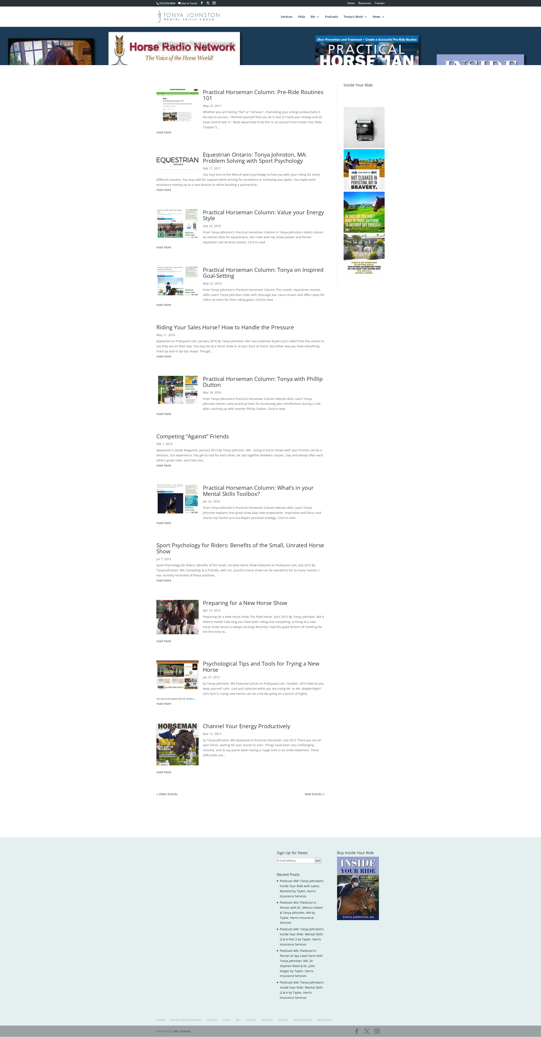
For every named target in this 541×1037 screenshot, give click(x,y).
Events (283, 1020)
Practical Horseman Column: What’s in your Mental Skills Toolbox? (258, 491)
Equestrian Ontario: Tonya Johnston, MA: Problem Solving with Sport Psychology (255, 157)
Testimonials (302, 1020)
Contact (380, 3)
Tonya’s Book (353, 17)
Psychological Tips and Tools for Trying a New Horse (261, 666)
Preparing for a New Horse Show (245, 603)
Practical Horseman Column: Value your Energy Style (263, 215)
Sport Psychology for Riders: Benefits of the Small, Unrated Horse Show (240, 548)
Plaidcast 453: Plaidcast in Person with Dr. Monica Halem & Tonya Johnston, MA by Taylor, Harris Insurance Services (301, 912)
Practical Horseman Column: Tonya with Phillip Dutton (263, 382)
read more (163, 132)
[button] (364, 127)
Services (286, 17)
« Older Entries (167, 794)
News (376, 17)
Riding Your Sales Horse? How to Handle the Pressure (225, 327)
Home (351, 3)
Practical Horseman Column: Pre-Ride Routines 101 (263, 95)
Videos (251, 1020)
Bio (313, 17)
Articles (212, 1020)
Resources (364, 3)
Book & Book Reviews (186, 1020)
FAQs (301, 17)
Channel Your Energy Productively (246, 726)
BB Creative (182, 1031)
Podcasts (331, 17)
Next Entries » (314, 794)
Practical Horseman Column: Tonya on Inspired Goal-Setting (263, 273)
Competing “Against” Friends (192, 436)
